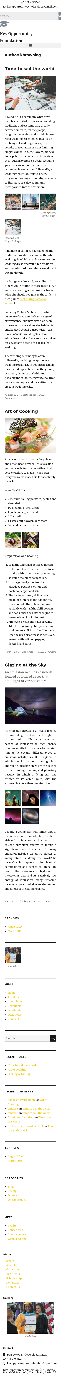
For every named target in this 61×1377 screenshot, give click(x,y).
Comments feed (18, 1234)
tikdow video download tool (25, 1126)
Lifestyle (31, 652)
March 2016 (15, 931)
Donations (14, 1014)
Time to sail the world (29, 68)
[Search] (59, 16)
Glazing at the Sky (25, 665)
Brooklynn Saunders (21, 1117)
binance (13, 1108)
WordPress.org (17, 1238)
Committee (15, 1001)
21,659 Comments (47, 652)
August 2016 (15, 926)
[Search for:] (27, 1038)
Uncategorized (28, 395)
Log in (12, 1225)
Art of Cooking (21, 411)
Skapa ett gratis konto (22, 1099)
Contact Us (14, 1019)
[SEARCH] (53, 1038)
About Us (13, 997)
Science (26, 901)
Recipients (14, 1005)
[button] (30, 45)
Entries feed (15, 1230)
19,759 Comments (42, 901)
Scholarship (15, 1010)
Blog (24, 652)
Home (11, 992)
